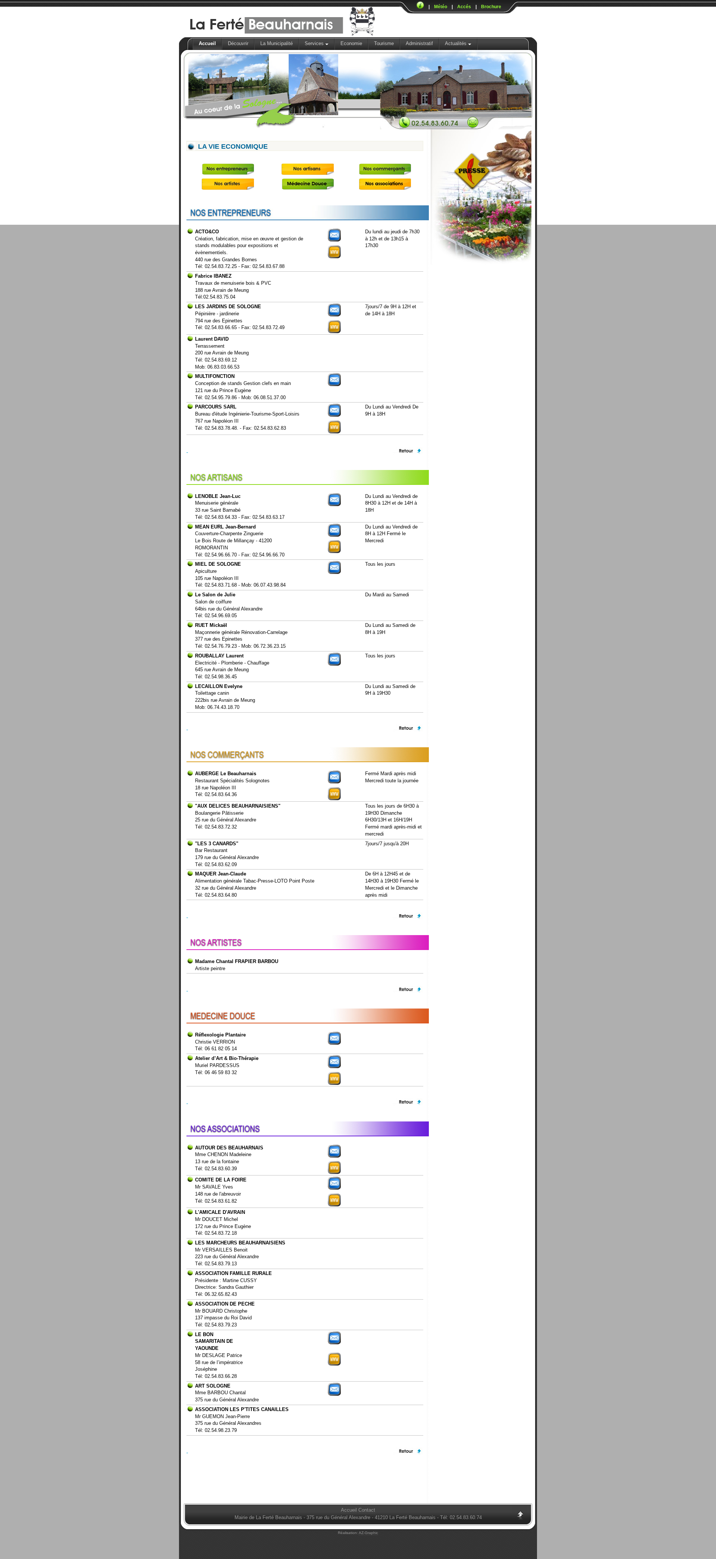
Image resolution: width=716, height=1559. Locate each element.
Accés (464, 6)
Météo (440, 6)
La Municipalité (276, 43)
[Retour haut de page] (304, 451)
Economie (351, 43)
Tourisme (384, 43)
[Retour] (519, 1517)
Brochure (491, 6)
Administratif (419, 43)
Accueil (207, 43)
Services (315, 43)
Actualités (456, 43)
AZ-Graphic (368, 1533)
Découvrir (238, 43)
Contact (366, 1510)
